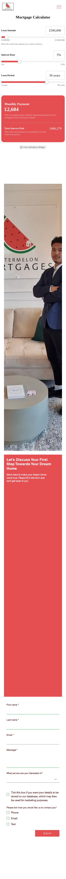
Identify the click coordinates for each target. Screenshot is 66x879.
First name (13, 704)
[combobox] (33, 779)
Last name (13, 719)
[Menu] (58, 6)
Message (12, 749)
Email (10, 734)
